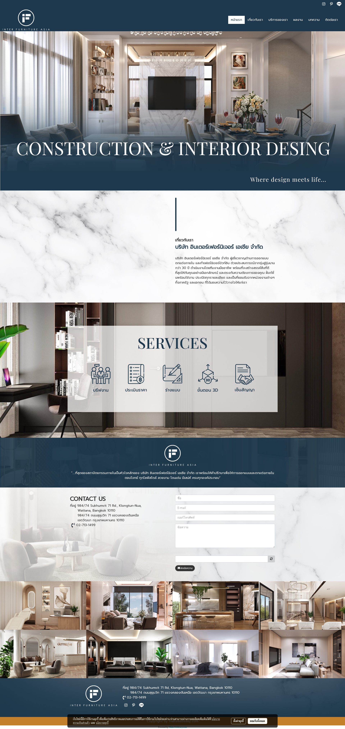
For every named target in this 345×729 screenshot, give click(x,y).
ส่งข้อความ (187, 568)
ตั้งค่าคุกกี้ (238, 721)
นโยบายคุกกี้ (102, 722)
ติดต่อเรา (331, 19)
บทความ (314, 19)
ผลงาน (298, 19)
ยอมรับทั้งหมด (257, 721)
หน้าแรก (236, 19)
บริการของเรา (278, 19)
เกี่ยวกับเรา (255, 19)
